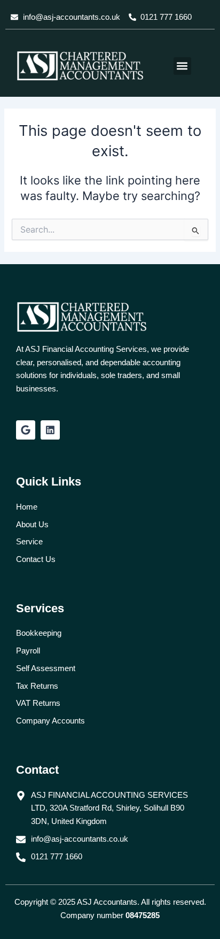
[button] (182, 66)
